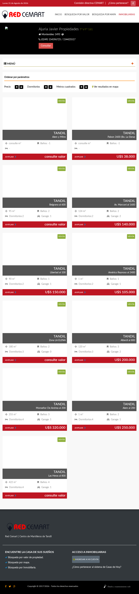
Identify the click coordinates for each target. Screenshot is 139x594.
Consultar (46, 46)
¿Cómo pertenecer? (118, 3)
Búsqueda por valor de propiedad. (25, 557)
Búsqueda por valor (77, 15)
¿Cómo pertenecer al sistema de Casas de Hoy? (96, 567)
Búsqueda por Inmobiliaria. (22, 567)
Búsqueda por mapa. (19, 562)
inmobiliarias (127, 15)
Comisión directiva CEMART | (90, 3)
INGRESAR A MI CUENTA (86, 559)
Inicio (58, 15)
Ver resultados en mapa (105, 87)
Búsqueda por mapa (104, 15)
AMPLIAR (10, 157)
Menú (10, 63)
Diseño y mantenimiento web (119, 587)
